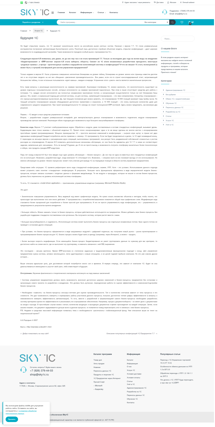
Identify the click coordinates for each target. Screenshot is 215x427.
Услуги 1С (39, 30)
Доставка (160, 2)
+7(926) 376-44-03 (187, 10)
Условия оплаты (133, 377)
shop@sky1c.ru (181, 13)
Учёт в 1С (170, 124)
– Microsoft (98, 385)
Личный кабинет (189, 2)
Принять (12, 419)
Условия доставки (134, 373)
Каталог (72, 12)
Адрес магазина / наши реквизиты (137, 2)
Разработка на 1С (173, 111)
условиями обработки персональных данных (21, 412)
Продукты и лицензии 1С (104, 374)
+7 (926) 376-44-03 (41, 370)
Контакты (114, 12)
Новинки (97, 367)
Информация (86, 12)
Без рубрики (171, 94)
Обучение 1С (171, 103)
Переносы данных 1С (174, 107)
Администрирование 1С (175, 90)
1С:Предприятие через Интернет (107, 378)
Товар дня (98, 360)
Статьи (101, 12)
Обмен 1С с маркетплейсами (178, 98)
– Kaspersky (98, 389)
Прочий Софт (99, 382)
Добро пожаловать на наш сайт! (34, 333)
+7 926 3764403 (33, 2)
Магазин (173, 2)
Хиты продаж (99, 363)
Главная (61, 12)
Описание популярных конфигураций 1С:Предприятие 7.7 (132, 333)
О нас (129, 366)
